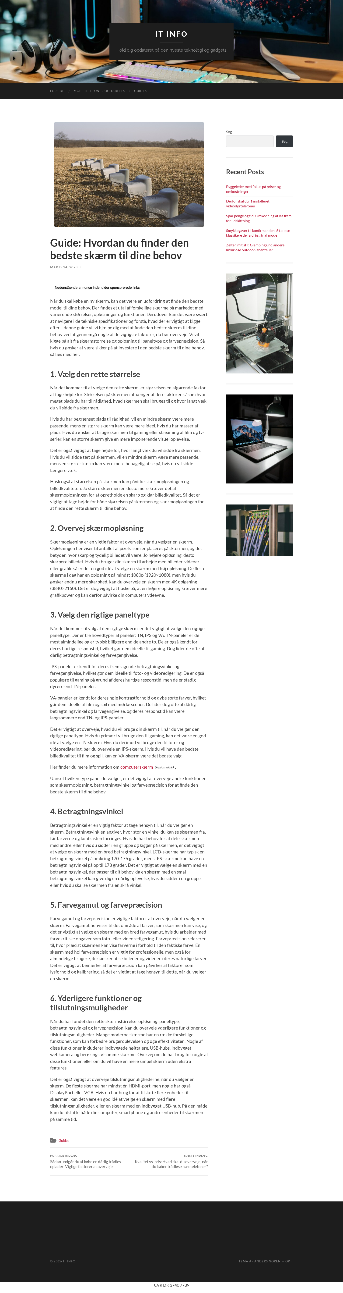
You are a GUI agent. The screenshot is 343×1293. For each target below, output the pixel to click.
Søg (229, 131)
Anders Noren (267, 1261)
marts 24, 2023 (64, 267)
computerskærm (136, 767)
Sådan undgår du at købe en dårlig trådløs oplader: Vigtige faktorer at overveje (85, 1161)
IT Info (171, 34)
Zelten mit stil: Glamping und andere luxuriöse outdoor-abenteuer (255, 247)
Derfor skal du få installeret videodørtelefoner (248, 203)
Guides (140, 91)
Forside (57, 91)
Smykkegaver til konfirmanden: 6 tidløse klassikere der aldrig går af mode (258, 233)
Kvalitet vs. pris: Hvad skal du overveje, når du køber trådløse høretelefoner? (171, 1161)
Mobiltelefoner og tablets (99, 91)
